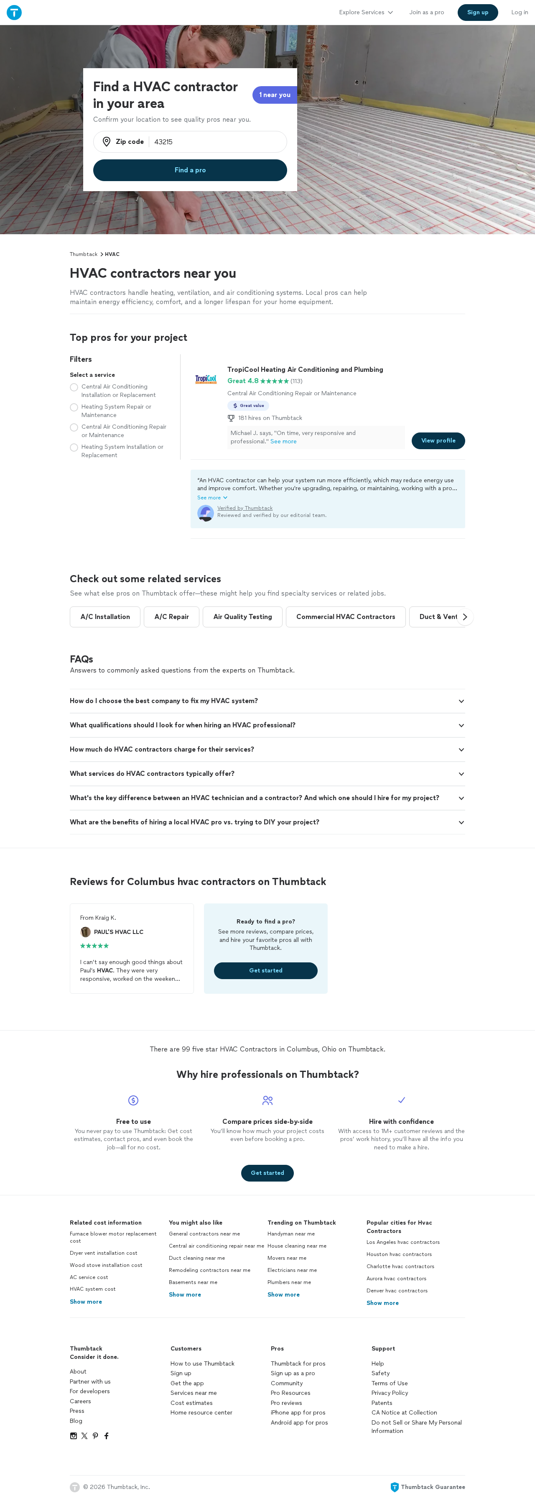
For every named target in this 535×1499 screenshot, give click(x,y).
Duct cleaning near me (197, 1258)
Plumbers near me (289, 1282)
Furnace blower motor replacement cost (113, 1237)
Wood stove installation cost (106, 1265)
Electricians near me (292, 1270)
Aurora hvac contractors (396, 1279)
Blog (76, 1421)
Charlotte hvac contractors (400, 1266)
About (78, 1371)
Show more (86, 1301)
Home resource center (201, 1412)
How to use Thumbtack (202, 1363)
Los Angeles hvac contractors (403, 1242)
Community (287, 1383)
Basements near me (193, 1282)
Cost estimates (192, 1403)
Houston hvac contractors (399, 1254)
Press (77, 1411)
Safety (381, 1373)
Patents (382, 1403)
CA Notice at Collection (404, 1412)
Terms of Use (390, 1383)
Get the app (187, 1383)
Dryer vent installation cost (104, 1253)
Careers (80, 1401)
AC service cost (89, 1277)
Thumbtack (83, 254)
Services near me (194, 1393)
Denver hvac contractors (397, 1291)
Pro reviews (286, 1403)
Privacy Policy (390, 1393)
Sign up (181, 1373)
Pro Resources (291, 1393)
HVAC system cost (93, 1289)
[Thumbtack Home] (14, 12)
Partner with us (90, 1381)
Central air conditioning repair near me (216, 1246)
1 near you (274, 95)
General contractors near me (204, 1234)
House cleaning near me (297, 1246)
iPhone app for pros (298, 1412)
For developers (90, 1391)
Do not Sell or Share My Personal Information (417, 1427)
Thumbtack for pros (298, 1363)
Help (378, 1363)
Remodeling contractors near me (209, 1270)
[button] (328, 488)
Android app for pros (299, 1422)
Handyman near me (291, 1234)
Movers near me (287, 1258)
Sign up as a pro (293, 1373)
